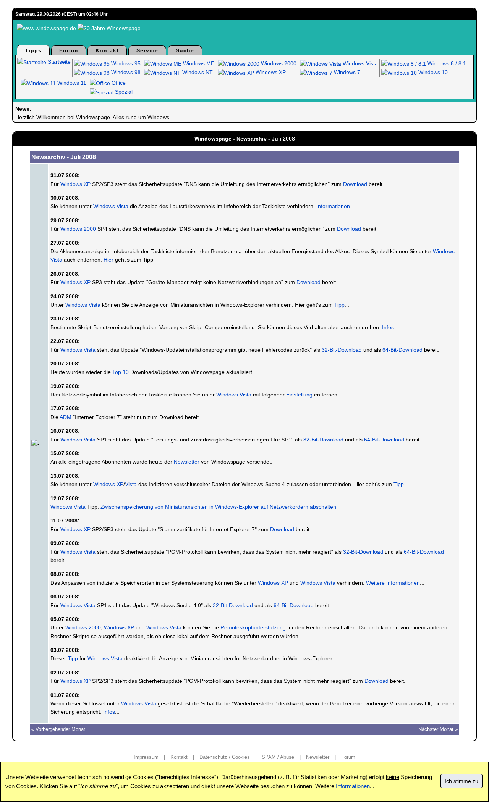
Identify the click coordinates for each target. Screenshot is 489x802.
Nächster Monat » (438, 729)
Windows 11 (71, 83)
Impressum (146, 757)
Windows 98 (125, 72)
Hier (108, 260)
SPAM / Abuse (278, 757)
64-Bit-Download (402, 350)
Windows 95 (125, 63)
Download (355, 184)
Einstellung (299, 394)
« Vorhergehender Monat (58, 729)
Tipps (33, 50)
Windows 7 (346, 72)
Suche (185, 50)
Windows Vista (359, 63)
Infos (388, 327)
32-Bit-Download (342, 350)
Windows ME (197, 63)
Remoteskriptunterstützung (253, 627)
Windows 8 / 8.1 (446, 63)
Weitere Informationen (393, 583)
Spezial (123, 92)
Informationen (333, 206)
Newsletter (186, 462)
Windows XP (270, 72)
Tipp (339, 305)
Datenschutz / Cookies (224, 757)
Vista (131, 484)
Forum (68, 50)
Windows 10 (432, 72)
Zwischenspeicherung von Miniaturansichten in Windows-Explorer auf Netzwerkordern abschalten (218, 507)
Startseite (58, 62)
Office (118, 83)
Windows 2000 (277, 63)
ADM (65, 417)
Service (147, 50)
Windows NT (197, 72)
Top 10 (120, 372)
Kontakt (107, 50)
